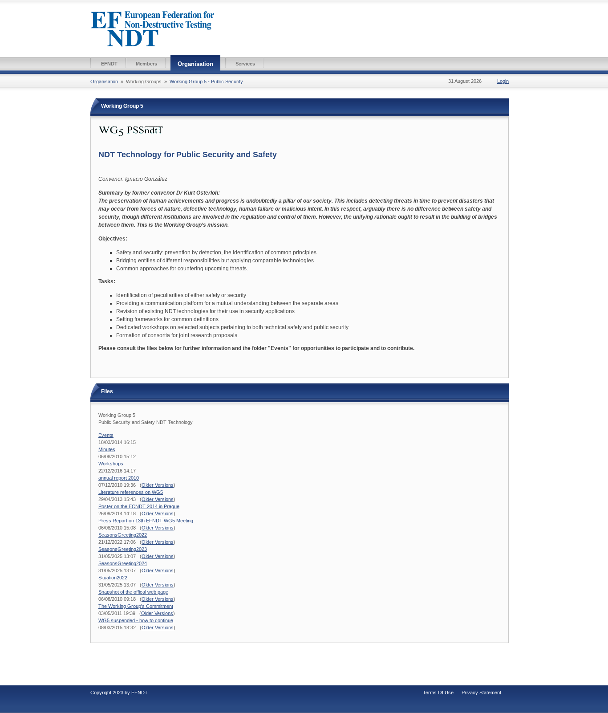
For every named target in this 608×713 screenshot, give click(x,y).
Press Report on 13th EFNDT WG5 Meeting (145, 520)
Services (245, 63)
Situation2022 (112, 577)
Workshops (110, 463)
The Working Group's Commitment (135, 606)
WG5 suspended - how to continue (135, 620)
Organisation (195, 64)
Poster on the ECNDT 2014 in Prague (138, 506)
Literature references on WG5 (130, 492)
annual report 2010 (118, 478)
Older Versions (158, 485)
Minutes (106, 449)
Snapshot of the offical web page (133, 592)
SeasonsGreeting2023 (122, 549)
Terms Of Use (438, 692)
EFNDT (109, 63)
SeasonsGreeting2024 (122, 563)
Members (146, 63)
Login (503, 81)
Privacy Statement (481, 692)
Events (105, 435)
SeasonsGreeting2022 (122, 535)
